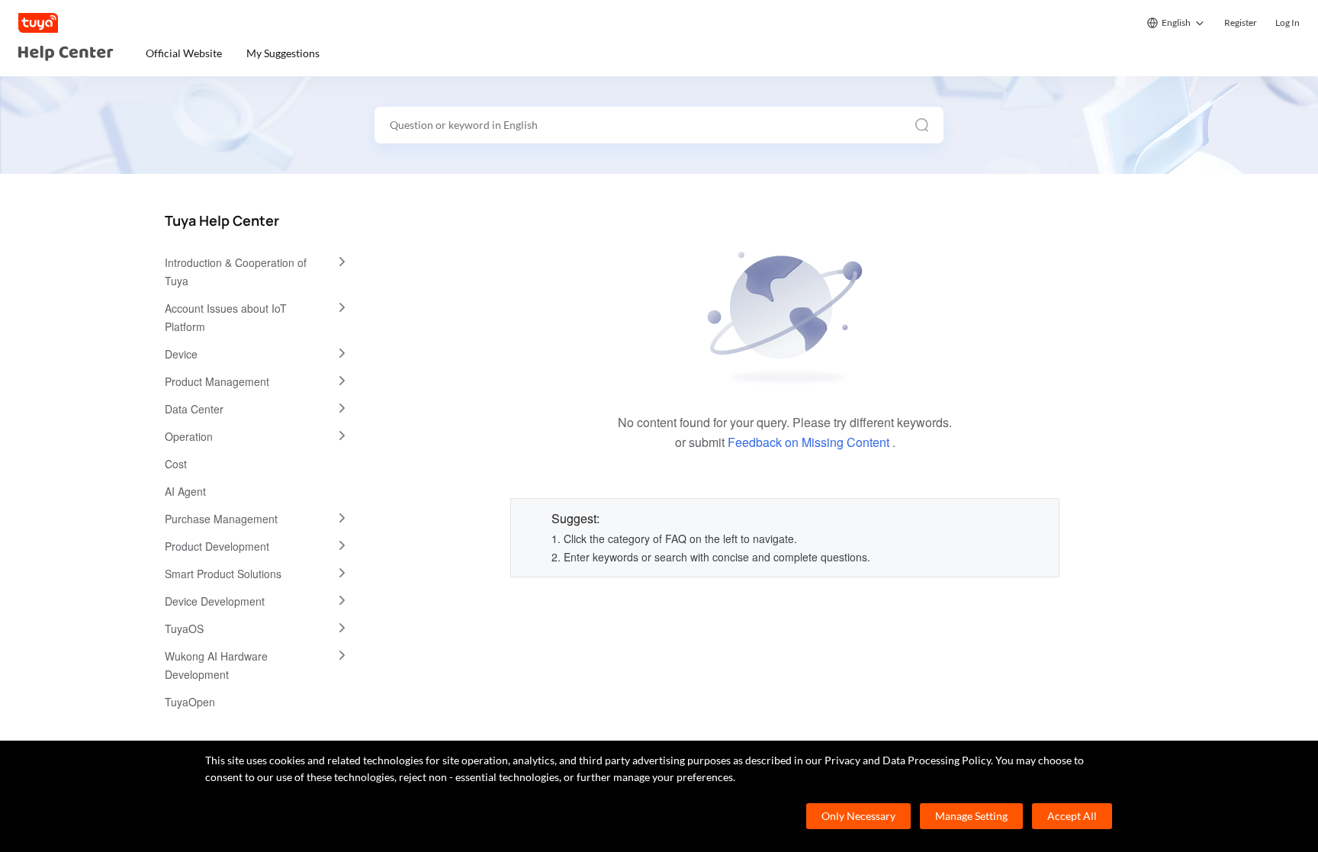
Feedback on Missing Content (808, 442)
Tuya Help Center (222, 220)
